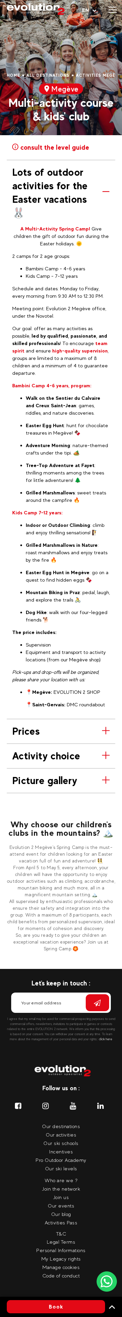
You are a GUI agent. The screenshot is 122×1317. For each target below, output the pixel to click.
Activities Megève (98, 75)
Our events (61, 1206)
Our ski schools (61, 1143)
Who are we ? (61, 1180)
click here (105, 1039)
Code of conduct (61, 1275)
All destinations (47, 75)
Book (56, 1306)
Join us (61, 1197)
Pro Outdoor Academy (61, 1160)
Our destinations (61, 1126)
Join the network (61, 1189)
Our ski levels (61, 1168)
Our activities (61, 1135)
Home (13, 75)
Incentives (61, 1151)
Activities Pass (61, 1222)
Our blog (61, 1214)
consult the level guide (54, 146)
